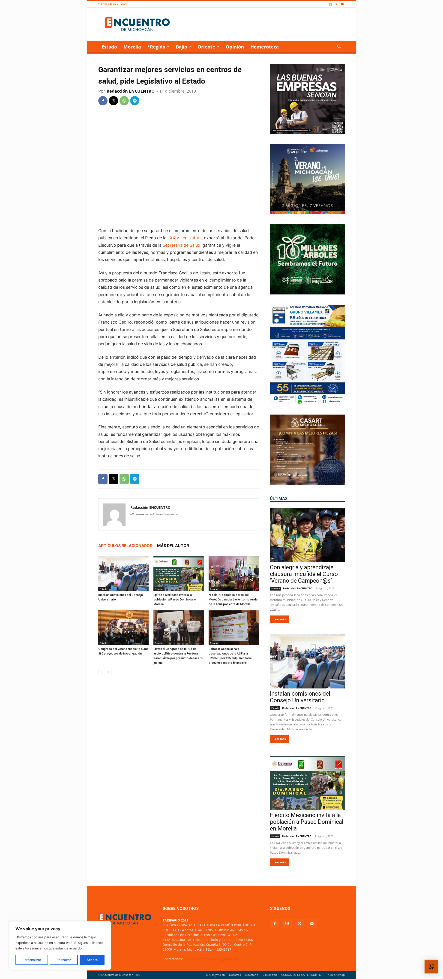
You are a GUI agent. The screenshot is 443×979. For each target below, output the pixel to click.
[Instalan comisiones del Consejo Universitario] (123, 573)
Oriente (206, 47)
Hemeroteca (264, 47)
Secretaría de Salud (181, 245)
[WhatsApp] (124, 100)
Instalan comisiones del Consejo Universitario (300, 697)
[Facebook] (324, 4)
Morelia (132, 47)
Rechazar (64, 960)
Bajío (181, 47)
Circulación (270, 975)
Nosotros (235, 975)
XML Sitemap (336, 975)
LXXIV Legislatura (184, 237)
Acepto (92, 960)
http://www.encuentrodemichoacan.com (154, 514)
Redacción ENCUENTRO (131, 91)
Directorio (251, 975)
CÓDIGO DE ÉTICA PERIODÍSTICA (302, 975)
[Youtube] (342, 4)
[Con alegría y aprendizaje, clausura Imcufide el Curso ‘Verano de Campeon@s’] (307, 535)
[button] (339, 47)
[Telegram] (134, 100)
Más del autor (173, 545)
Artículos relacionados (125, 545)
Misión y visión (215, 975)
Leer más (279, 619)
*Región (156, 47)
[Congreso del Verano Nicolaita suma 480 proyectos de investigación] (123, 627)
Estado (109, 47)
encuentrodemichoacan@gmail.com (211, 959)
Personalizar (31, 960)
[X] (336, 4)
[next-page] (108, 672)
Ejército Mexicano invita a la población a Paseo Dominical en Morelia (175, 599)
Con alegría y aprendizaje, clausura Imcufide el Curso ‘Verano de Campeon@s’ (304, 574)
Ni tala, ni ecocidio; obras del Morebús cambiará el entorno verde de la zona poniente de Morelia (233, 599)
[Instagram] (330, 4)
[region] (60, 945)
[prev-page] (101, 672)
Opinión (235, 47)
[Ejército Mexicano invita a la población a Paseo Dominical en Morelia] (178, 573)
